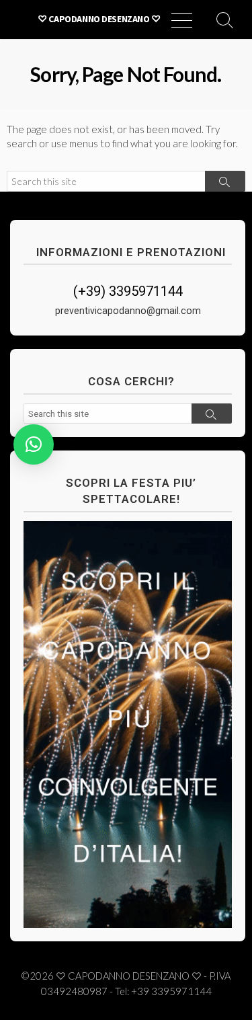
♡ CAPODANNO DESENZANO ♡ (129, 976)
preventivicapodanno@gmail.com (128, 310)
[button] (33, 444)
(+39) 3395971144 (128, 291)
